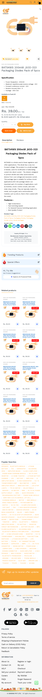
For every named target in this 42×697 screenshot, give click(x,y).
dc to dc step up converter (21, 514)
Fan (14, 507)
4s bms (31, 563)
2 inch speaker (20, 548)
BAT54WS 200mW (10, 216)
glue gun (21, 560)
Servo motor (29, 553)
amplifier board (14, 471)
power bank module (31, 495)
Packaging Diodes (20, 218)
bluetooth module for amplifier (15, 531)
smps (24, 543)
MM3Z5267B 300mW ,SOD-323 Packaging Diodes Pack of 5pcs (9, 303)
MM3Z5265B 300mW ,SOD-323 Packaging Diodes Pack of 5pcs (9, 336)
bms (23, 490)
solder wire (16, 558)
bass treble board (10, 502)
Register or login (24, 661)
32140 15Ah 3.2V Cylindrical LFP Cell (17, 497)
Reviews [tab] (20, 140)
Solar (19, 512)
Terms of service (8, 637)
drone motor (18, 546)
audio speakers (28, 493)
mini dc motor (7, 510)
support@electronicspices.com (27, 602)
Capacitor (15, 543)
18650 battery (23, 485)
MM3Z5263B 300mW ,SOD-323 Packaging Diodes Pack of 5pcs (29, 336)
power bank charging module (14, 473)
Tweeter (5, 522)
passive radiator (8, 560)
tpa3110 (14, 563)
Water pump (14, 519)
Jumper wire (7, 548)
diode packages (18, 220)
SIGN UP (33, 583)
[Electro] (11, 2)
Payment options (25, 672)
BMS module (31, 500)
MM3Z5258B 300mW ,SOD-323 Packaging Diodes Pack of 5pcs (9, 433)
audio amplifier (26, 551)
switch (5, 505)
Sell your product (9, 672)
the (12, 469)
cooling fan (19, 536)
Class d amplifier (30, 471)
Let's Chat (15, 59)
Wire (17, 493)
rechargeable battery (11, 495)
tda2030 (5, 563)
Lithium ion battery (19, 539)
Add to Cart (27, 130)
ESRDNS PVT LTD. (15, 693)
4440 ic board (16, 553)
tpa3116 (13, 541)
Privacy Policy (7, 634)
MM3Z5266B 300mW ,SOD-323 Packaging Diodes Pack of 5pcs (29, 303)
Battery (20, 478)
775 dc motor (15, 488)
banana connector (9, 551)
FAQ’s (4, 679)
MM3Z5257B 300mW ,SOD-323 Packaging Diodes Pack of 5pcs (29, 433)
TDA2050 (23, 563)
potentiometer (26, 502)
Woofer (5, 490)
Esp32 (14, 522)
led (12, 478)
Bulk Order (9, 131)
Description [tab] (7, 140)
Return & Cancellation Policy (13, 648)
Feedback (5, 651)
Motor (21, 500)
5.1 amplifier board (29, 505)
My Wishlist (22, 676)
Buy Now (26, 124)
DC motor (15, 490)
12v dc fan (15, 505)
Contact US (6, 665)
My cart (21, 665)
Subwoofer (21, 469)
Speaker (5, 466)
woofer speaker (22, 510)
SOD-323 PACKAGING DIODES (10, 64)
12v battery (21, 524)
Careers (5, 676)
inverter (29, 534)
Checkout (21, 669)
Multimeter (24, 483)
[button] (31, 2)
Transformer (26, 519)
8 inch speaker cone (15, 534)
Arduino (5, 558)
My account (6, 683)
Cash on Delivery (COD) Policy (14, 644)
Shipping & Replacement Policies (15, 641)
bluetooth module (17, 466)
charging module (9, 500)
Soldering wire (25, 529)
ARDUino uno (33, 560)
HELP (4, 669)
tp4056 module (30, 558)
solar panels (28, 488)
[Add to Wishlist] (27, 59)
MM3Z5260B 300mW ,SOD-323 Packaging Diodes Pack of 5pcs (9, 400)
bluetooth (23, 522)
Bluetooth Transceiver (11, 556)
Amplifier (29, 478)
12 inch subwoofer (24, 481)
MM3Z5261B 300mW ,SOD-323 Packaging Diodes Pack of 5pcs (31, 368)
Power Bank (31, 546)
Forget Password (24, 679)
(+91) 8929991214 (28, 595)
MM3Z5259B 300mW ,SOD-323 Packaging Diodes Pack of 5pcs (29, 400)
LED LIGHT (6, 507)
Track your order (25, 683)
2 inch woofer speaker (27, 507)
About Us (5, 661)
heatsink (32, 548)
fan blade (28, 556)
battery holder (27, 527)
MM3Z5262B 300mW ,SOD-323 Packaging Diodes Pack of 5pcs (9, 368)
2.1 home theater (17, 476)
